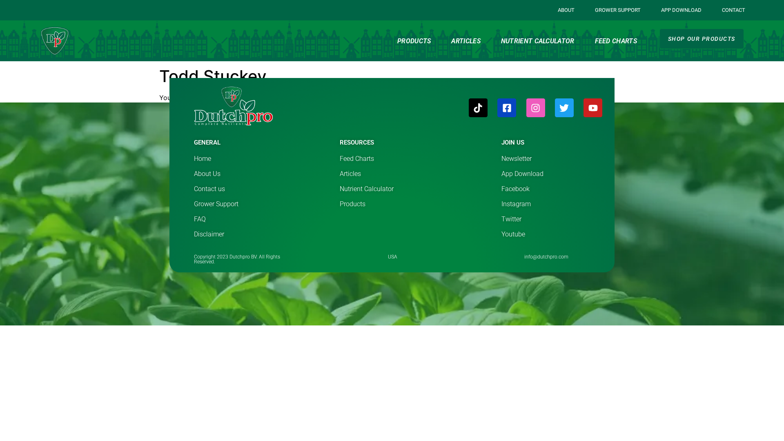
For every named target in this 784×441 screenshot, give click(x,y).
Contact (733, 10)
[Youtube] (593, 107)
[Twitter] (564, 107)
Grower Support (618, 10)
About (566, 10)
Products (414, 41)
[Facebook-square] (506, 107)
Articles (465, 41)
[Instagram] (535, 107)
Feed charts (616, 41)
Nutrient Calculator (538, 41)
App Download (681, 10)
